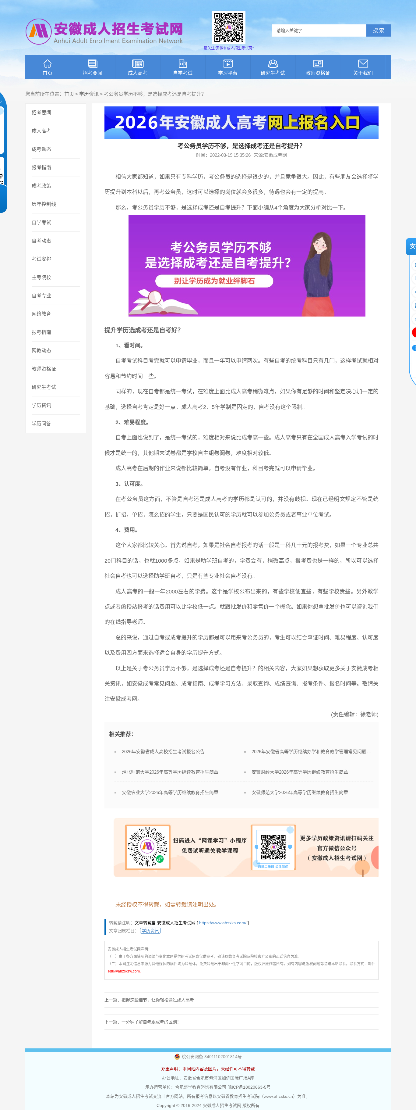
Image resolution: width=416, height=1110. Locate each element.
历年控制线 (44, 204)
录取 (252, 684)
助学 (206, 561)
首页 (47, 73)
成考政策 (41, 185)
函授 (126, 607)
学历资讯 (89, 94)
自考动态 (41, 240)
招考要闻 (92, 73)
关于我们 (363, 73)
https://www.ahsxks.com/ (222, 922)
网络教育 (41, 314)
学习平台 (228, 73)
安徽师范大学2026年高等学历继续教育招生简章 (300, 792)
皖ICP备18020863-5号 (249, 1087)
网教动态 (41, 350)
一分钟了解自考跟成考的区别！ (151, 1021)
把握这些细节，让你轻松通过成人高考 (158, 999)
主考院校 (41, 277)
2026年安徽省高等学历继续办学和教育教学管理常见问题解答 (313, 751)
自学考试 (182, 73)
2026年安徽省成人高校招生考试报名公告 (163, 751)
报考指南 (41, 167)
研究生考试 (273, 73)
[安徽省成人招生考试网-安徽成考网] (104, 49)
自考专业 (41, 295)
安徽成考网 (123, 699)
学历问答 (41, 423)
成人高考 (137, 73)
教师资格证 (318, 73)
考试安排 (41, 259)
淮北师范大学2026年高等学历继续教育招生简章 (170, 772)
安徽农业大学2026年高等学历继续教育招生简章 (170, 792)
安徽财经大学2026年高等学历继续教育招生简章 (300, 772)
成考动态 (41, 149)
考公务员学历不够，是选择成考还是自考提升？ (200, 668)
